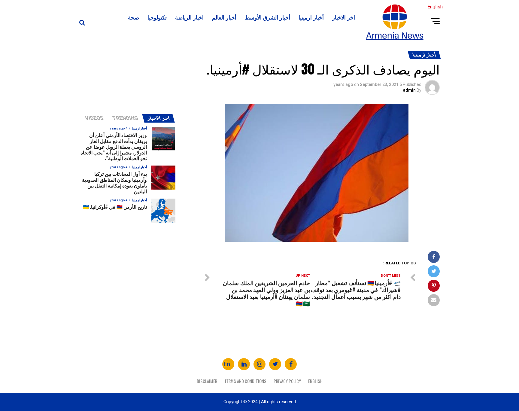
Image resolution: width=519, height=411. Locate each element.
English (315, 381)
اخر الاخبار (343, 17)
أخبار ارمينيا (311, 17)
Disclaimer (207, 381)
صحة (133, 17)
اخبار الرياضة (189, 17)
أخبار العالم (224, 17)
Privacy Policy (287, 381)
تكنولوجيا (157, 17)
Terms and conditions (245, 381)
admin (409, 90)
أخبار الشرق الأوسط (267, 17)
